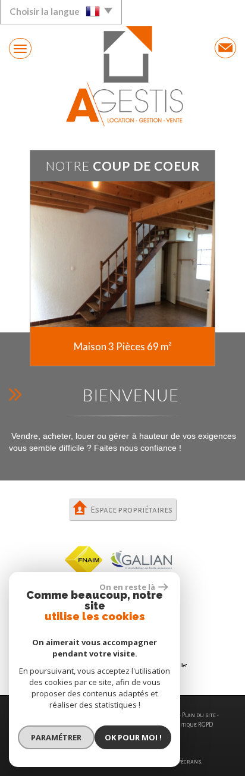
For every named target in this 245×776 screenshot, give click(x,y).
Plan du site (199, 715)
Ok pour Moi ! (133, 737)
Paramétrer (56, 737)
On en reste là (127, 587)
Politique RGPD (192, 724)
